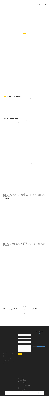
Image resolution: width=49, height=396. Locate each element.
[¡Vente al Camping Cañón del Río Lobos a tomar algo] (40, 342)
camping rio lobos (40, 308)
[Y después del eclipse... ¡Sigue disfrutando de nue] (37, 338)
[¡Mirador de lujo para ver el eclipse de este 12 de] (44, 338)
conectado (11, 324)
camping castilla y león (35, 308)
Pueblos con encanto (19, 98)
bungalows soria (21, 308)
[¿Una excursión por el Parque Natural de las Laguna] (33, 344)
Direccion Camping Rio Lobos (29, 98)
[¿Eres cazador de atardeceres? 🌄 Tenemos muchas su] (44, 336)
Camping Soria (11, 98)
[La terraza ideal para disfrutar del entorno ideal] (37, 336)
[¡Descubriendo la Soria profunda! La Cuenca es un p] (37, 342)
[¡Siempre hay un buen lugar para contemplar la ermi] (40, 338)
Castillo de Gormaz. (14, 277)
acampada (6, 308)
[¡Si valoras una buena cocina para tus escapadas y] (44, 344)
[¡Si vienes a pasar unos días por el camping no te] (44, 342)
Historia (14, 98)
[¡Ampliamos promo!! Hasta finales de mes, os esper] (40, 344)
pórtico (25, 309)
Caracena (15, 309)
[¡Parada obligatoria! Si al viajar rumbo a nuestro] (33, 340)
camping (31, 308)
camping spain (6, 309)
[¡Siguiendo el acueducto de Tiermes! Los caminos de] (33, 338)
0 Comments (36, 98)
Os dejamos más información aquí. (8, 279)
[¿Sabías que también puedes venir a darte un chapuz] (37, 340)
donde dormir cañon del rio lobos (20, 309)
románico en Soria (31, 309)
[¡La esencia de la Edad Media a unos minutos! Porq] (37, 344)
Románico (27, 309)
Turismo (23, 98)
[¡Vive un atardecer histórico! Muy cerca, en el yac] (33, 342)
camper (24, 308)
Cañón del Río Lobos (11, 309)
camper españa (27, 308)
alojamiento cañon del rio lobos (12, 308)
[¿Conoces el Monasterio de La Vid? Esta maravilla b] (40, 336)
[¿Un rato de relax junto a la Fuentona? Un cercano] (44, 340)
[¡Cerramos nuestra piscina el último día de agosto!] (33, 336)
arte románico (17, 308)
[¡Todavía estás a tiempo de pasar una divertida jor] (40, 340)
